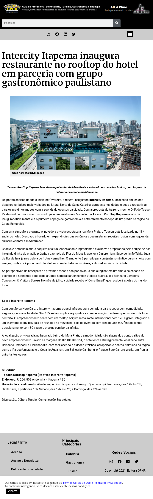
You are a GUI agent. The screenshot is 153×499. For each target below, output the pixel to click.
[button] (130, 34)
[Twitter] (74, 34)
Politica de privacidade (27, 469)
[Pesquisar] (117, 23)
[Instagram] (48, 34)
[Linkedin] (65, 34)
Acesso (16, 452)
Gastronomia (75, 462)
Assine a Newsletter (25, 460)
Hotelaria (72, 454)
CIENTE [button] (12, 491)
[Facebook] (57, 34)
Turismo (71, 471)
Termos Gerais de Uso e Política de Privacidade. (92, 482)
